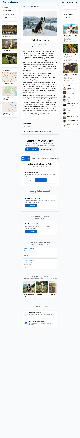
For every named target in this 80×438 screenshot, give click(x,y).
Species (23, 6)
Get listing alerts (48, 149)
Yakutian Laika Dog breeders (30, 131)
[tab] (25, 158)
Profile (26, 255)
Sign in (71, 2)
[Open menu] (76, 2)
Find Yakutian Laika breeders (41, 47)
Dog (28, 6)
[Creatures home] (10, 2)
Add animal (42, 180)
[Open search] (63, 2)
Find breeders (33, 149)
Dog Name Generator (45, 131)
